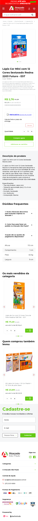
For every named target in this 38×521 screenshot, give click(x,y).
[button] (19, 213)
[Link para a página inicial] (4, 21)
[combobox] (19, 15)
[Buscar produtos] (33, 15)
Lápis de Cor (29, 21)
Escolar (10, 21)
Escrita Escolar (19, 21)
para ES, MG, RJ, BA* (21, 114)
